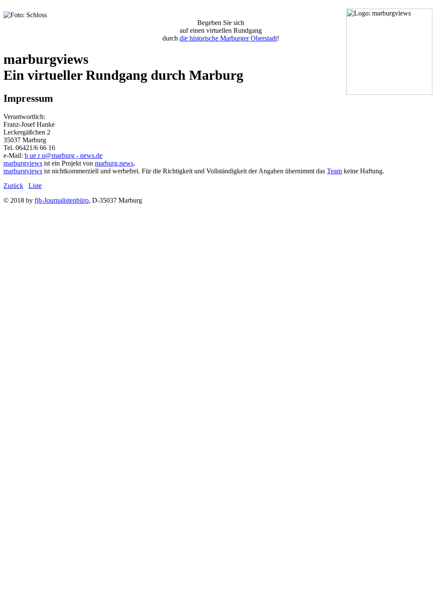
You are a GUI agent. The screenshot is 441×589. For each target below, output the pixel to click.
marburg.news (114, 163)
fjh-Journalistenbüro (61, 200)
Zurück (13, 185)
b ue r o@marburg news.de (63, 155)
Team (334, 171)
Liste (35, 185)
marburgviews (22, 163)
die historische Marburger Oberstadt (228, 38)
